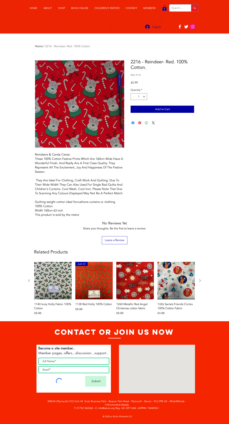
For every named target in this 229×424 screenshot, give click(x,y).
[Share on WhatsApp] (146, 123)
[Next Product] (200, 280)
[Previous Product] (29, 280)
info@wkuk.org (106, 408)
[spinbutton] (139, 96)
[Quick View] (53, 281)
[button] (62, 8)
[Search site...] (194, 7)
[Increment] (144, 96)
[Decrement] (133, 96)
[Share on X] (153, 123)
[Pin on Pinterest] (140, 123)
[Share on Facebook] (133, 123)
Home (39, 46)
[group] (114, 291)
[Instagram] (192, 26)
